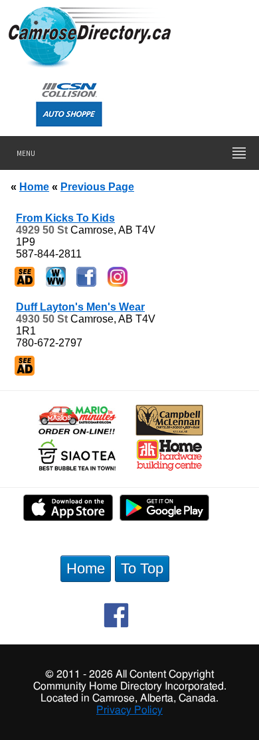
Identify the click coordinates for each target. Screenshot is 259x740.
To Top (142, 568)
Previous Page (97, 186)
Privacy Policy (129, 710)
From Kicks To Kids (65, 218)
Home (34, 186)
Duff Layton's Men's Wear (80, 307)
